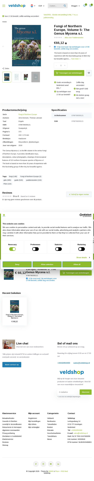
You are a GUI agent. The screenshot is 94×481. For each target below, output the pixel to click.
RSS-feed (64, 471)
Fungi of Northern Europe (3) (30, 176)
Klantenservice (7, 439)
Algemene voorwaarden (11, 430)
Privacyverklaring (8, 433)
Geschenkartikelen (54, 433)
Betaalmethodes (8, 418)
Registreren (32, 418)
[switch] (35, 249)
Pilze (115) (7, 184)
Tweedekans (52, 436)
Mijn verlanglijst (33, 427)
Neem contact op (12, 365)
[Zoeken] (65, 5)
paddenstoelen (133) (33, 180)
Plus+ (57, 471)
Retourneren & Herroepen (11, 427)
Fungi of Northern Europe (28, 114)
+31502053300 (63, 363)
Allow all (76, 264)
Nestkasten (51, 421)
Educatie (50, 430)
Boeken (50, 427)
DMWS (51, 471)
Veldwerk (50, 418)
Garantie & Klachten (9, 421)
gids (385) (7, 180)
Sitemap (5, 445)
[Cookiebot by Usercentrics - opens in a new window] (81, 215)
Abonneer (86, 392)
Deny (17, 264)
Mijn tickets (32, 424)
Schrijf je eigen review (80, 194)
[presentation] (3, 46)
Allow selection (47, 264)
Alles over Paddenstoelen (74, 37)
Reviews (5, 442)
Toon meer (75, 59)
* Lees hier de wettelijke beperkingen (68, 396)
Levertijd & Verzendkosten (12, 424)
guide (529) (18, 180)
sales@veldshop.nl (81, 363)
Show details (81, 257)
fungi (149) (13, 176)
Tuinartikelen (52, 424)
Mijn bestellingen (34, 421)
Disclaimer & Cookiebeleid (11, 436)
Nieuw (49, 439)
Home (4, 22)
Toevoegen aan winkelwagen (70, 73)
